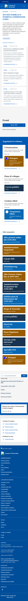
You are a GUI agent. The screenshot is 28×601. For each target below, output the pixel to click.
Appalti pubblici (4, 489)
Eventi (2, 537)
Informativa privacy (5, 576)
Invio (24, 375)
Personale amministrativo (6, 472)
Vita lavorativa (4, 514)
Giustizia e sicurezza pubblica (7, 500)
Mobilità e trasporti (5, 505)
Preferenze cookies (5, 595)
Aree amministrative (5, 462)
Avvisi (2, 527)
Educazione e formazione (6, 498)
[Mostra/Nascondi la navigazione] (2, 6)
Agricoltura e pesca (5, 482)
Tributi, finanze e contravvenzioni (8, 510)
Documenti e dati (5, 474)
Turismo (3, 512)
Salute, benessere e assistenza (7, 507)
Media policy (13, 595)
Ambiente (3, 484)
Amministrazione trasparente (7, 574)
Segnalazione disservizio (6, 570)
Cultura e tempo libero (6, 496)
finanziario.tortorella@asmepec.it (11, 560)
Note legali (3, 579)
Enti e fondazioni (5, 467)
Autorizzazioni (4, 491)
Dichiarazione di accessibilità (7, 581)
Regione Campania (5, 1)
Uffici (2, 465)
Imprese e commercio (6, 503)
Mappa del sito (10, 597)
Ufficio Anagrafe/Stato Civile (7, 558)
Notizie (2, 522)
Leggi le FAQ (4, 565)
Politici (2, 469)
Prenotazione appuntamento (7, 567)
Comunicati (3, 524)
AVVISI (6, 11)
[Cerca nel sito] (24, 6)
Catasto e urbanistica (5, 493)
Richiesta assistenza (5, 572)
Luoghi (2, 535)
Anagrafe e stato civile (6, 487)
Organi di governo (5, 460)
